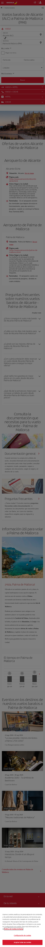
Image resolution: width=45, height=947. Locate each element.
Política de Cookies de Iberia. (13, 929)
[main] (22, 927)
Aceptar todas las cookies (22, 942)
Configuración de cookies (22, 935)
